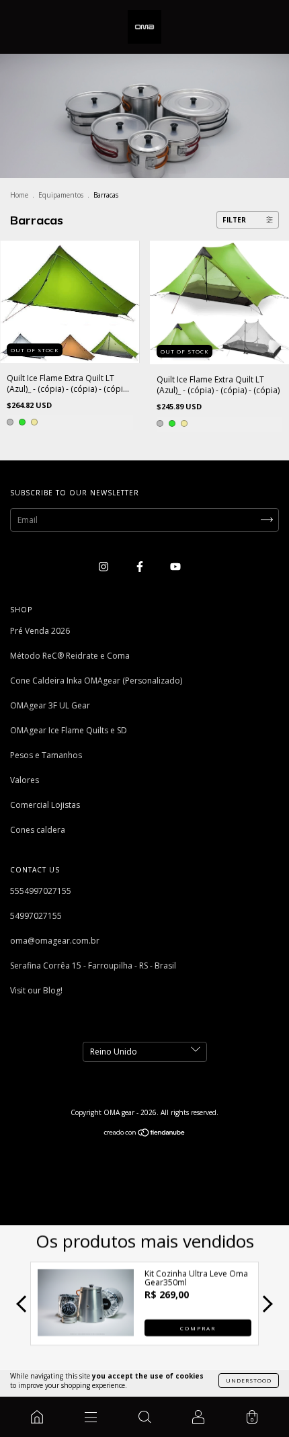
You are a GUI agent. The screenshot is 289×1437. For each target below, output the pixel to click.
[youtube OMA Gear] (175, 567)
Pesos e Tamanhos (46, 755)
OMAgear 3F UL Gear (50, 705)
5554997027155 (40, 891)
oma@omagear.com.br (54, 940)
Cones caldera (37, 829)
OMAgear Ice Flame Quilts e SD (68, 730)
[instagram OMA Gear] (104, 567)
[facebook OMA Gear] (141, 567)
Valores (24, 780)
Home (19, 195)
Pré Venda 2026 (40, 631)
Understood (249, 1380)
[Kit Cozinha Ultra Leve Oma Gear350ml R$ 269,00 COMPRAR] (86, 1332)
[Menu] (91, 1417)
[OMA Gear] (37, 1417)
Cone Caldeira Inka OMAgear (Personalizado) (96, 680)
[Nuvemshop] (145, 1134)
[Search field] (144, 1417)
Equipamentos (60, 195)
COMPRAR (198, 1327)
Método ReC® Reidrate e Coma (70, 655)
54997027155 (36, 915)
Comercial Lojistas (45, 805)
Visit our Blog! (36, 990)
